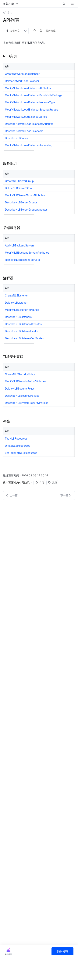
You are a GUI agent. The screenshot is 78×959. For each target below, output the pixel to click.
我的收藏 (50, 30)
